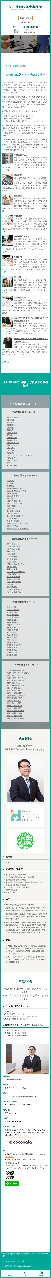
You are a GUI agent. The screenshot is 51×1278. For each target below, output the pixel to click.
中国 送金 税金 (12, 557)
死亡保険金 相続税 (13, 511)
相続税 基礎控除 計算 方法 (16, 491)
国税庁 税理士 (12, 640)
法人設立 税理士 (13, 635)
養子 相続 (10, 483)
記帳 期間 (10, 420)
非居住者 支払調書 (13, 579)
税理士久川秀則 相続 (14, 713)
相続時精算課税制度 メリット (18, 524)
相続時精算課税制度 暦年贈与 (18, 529)
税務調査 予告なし (13, 630)
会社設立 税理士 (13, 610)
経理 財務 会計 (12, 425)
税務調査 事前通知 (13, 627)
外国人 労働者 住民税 (14, 589)
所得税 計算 (11, 458)
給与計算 (18, 175)
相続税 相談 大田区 (14, 683)
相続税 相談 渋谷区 (14, 703)
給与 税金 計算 (12, 440)
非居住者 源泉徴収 (13, 577)
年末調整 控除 (12, 612)
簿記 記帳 (10, 453)
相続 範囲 (10, 508)
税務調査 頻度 (12, 653)
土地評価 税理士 (13, 513)
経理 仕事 (10, 450)
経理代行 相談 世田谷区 (15, 711)
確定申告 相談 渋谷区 (14, 706)
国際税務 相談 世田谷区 (15, 680)
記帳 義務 (10, 428)
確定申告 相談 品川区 (14, 693)
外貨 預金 (10, 584)
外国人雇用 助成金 (13, 574)
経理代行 (10, 463)
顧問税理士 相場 (13, 617)
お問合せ (21, 1261)
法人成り (18, 277)
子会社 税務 (11, 552)
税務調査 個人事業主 (14, 645)
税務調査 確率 (12, 655)
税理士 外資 (11, 544)
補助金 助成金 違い (14, 549)
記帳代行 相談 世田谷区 (15, 718)
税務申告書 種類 (13, 622)
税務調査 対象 (12, 647)
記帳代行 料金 (12, 433)
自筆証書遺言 (11, 506)
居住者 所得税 (12, 567)
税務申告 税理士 (13, 637)
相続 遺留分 (11, 498)
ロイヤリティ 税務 (13, 546)
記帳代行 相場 (12, 460)
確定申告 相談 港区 (14, 708)
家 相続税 (10, 486)
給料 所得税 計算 (13, 443)
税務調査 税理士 (13, 642)
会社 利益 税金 (12, 587)
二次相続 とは (12, 519)
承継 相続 (10, 481)
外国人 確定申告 (13, 554)
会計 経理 (10, 423)
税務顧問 (18, 257)
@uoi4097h (9, 1157)
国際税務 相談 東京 (14, 691)
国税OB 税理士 (12, 607)
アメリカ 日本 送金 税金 (16, 572)
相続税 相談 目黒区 (14, 675)
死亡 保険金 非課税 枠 (15, 516)
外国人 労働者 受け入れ (15, 564)
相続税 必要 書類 (13, 496)
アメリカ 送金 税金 (14, 592)
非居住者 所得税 (13, 569)
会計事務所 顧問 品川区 (15, 670)
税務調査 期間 (12, 620)
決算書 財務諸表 (13, 615)
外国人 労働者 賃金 (14, 582)
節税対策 (18, 196)
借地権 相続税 (12, 493)
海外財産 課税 (12, 559)
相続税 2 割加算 (12, 526)
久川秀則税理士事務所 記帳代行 (18, 673)
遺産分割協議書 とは (14, 488)
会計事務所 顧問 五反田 (15, 686)
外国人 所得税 (12, 562)
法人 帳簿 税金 (12, 465)
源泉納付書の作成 (21, 298)
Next (7, 362)
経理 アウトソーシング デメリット (19, 455)
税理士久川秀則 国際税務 (16, 696)
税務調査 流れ (12, 650)
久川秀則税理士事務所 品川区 (18, 678)
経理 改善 (10, 430)
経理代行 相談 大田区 (14, 716)
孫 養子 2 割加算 (13, 521)
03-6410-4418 (27, 27)
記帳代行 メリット (13, 445)
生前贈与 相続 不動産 (14, 501)
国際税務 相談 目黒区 (14, 698)
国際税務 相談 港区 (14, 701)
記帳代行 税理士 (13, 418)
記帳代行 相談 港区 (14, 688)
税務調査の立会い (21, 155)
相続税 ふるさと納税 (14, 503)
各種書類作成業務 (21, 236)
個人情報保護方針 (9, 1261)
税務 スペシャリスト (14, 625)
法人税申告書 (11, 632)
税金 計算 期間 (12, 438)
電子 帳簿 (10, 435)
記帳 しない (11, 448)
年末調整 (18, 216)
